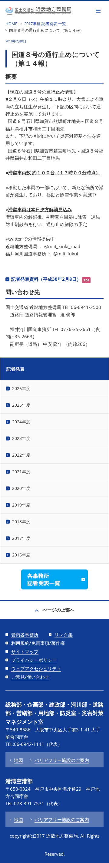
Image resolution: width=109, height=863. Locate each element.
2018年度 (21, 521)
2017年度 (21, 538)
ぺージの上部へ (58, 610)
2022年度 (21, 455)
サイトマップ (24, 651)
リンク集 (63, 635)
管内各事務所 (24, 635)
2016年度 (21, 555)
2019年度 (21, 505)
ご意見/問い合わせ (30, 677)
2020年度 (21, 488)
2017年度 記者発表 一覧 (45, 23)
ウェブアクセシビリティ (36, 668)
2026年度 (21, 388)
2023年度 (21, 438)
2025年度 (21, 405)
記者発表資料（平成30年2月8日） (46, 279)
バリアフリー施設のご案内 (62, 760)
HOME (11, 23)
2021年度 (21, 471)
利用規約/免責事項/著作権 (38, 643)
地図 (18, 760)
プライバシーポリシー (34, 660)
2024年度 (21, 422)
